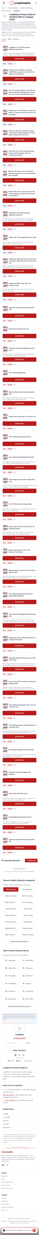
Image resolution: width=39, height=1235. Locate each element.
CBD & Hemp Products (11, 902)
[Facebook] (3, 1165)
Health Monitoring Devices (11, 915)
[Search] (34, 2)
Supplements (28, 922)
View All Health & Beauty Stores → (19, 1006)
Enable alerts (9, 1095)
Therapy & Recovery (29, 928)
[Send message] (34, 1230)
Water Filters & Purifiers (11, 935)
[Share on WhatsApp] (23, 1055)
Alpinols (5, 1121)
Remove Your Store (6, 1188)
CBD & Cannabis (11, 896)
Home (3, 8)
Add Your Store (5, 1185)
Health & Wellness (26, 8)
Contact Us (4, 1201)
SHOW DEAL (19, 316)
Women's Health (28, 935)
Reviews (16, 39)
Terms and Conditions (7, 1207)
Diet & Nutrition (11, 909)
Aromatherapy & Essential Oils (29, 889)
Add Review (31, 860)
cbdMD (5, 1114)
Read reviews (9, 1100)
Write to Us (4, 1210)
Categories (4, 1176)
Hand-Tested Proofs (7, 1182)
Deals (10, 39)
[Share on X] (19, 1055)
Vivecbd (6, 1124)
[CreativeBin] (20, 3)
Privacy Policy (5, 1204)
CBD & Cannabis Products (29, 896)
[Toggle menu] (5, 3)
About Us (4, 1198)
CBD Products (6, 11)
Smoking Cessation (11, 922)
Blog (2, 1179)
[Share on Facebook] (15, 1055)
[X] (7, 1165)
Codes (3, 39)
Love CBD (6, 1117)
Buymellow (6, 1127)
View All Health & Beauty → (19, 941)
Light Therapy (28, 915)
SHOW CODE (19, 59)
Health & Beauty (13, 8)
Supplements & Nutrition (11, 928)
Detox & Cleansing (28, 902)
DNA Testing (28, 909)
